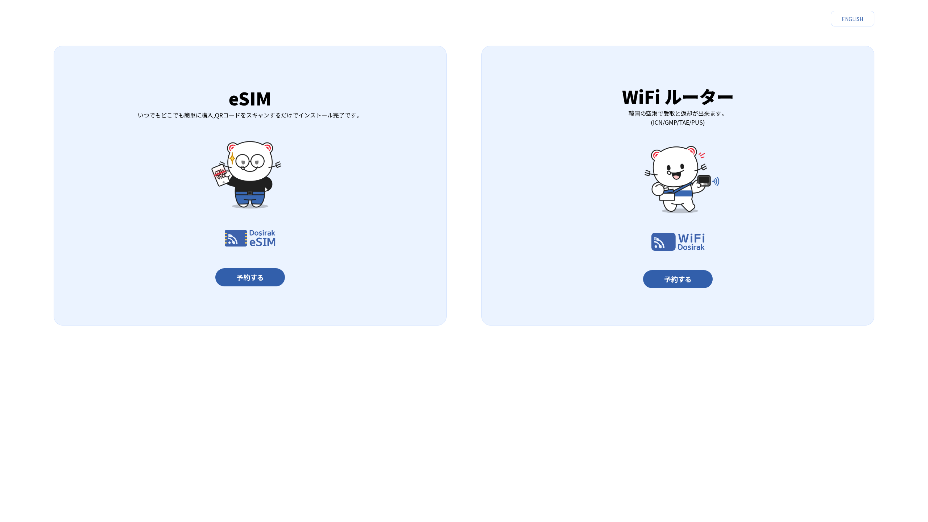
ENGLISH (852, 18)
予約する (250, 277)
